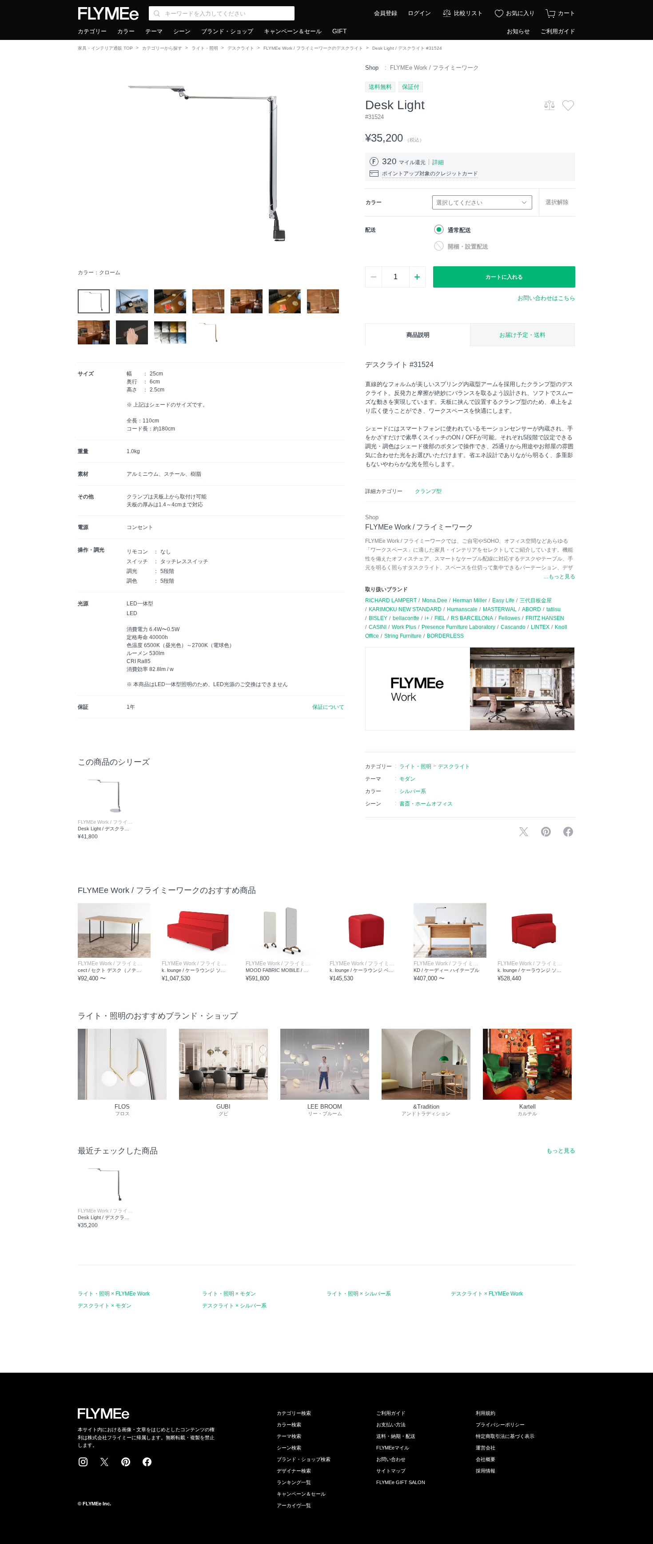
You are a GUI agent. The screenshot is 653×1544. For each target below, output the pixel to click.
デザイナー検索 (294, 1470)
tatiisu (553, 609)
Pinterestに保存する (546, 832)
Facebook (147, 1462)
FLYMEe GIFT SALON (400, 1482)
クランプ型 (428, 491)
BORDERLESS (445, 636)
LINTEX (540, 627)
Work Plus (404, 627)
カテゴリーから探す (162, 48)
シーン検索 (289, 1447)
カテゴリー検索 (294, 1413)
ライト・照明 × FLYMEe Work (114, 1294)
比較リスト (468, 13)
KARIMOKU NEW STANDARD (405, 609)
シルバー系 (412, 791)
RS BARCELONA (472, 618)
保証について (328, 707)
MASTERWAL (500, 609)
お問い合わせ (391, 1459)
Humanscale (462, 609)
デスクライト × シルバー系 (234, 1306)
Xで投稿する (524, 832)
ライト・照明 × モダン (229, 1294)
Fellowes (509, 618)
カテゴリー (92, 31)
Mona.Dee (434, 600)
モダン (407, 779)
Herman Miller (470, 600)
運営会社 (485, 1447)
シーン (182, 31)
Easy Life (503, 600)
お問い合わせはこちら (546, 298)
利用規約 (485, 1413)
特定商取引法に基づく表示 (505, 1436)
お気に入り (520, 13)
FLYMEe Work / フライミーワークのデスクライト (313, 48)
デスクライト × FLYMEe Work (487, 1294)
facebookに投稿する (568, 832)
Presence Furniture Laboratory (458, 627)
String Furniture (403, 636)
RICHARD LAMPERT (391, 600)
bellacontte (406, 618)
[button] (85, 164)
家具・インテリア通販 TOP (105, 48)
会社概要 (485, 1459)
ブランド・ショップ (227, 31)
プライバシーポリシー (500, 1424)
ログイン (419, 13)
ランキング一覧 (294, 1482)
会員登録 (385, 13)
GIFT (339, 31)
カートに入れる (504, 277)
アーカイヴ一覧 (294, 1505)
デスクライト (240, 48)
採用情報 (485, 1470)
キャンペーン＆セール (293, 31)
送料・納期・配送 (395, 1436)
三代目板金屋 (536, 600)
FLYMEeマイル (392, 1447)
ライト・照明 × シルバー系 (358, 1294)
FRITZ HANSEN (545, 618)
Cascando (513, 627)
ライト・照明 (204, 48)
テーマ (154, 31)
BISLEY (378, 618)
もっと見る (560, 1150)
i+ (427, 618)
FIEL (440, 618)
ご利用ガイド (558, 31)
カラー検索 (289, 1424)
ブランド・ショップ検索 (303, 1459)
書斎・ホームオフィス (426, 804)
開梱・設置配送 (468, 246)
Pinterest (125, 1462)
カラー (126, 31)
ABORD (531, 609)
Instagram (83, 1462)
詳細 (438, 162)
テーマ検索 (289, 1436)
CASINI (377, 627)
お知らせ (518, 31)
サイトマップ (391, 1470)
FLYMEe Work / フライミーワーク (434, 67)
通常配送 (459, 230)
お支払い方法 (391, 1424)
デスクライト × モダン (104, 1306)
